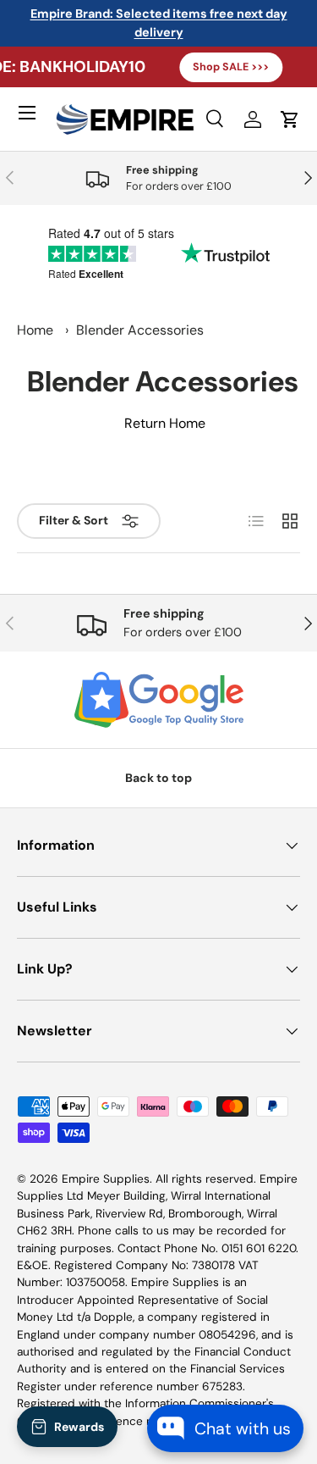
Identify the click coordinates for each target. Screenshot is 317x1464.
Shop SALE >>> (217, 67)
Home (35, 330)
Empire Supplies (106, 1179)
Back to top (158, 777)
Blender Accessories (140, 330)
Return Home (164, 423)
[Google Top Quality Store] (158, 700)
